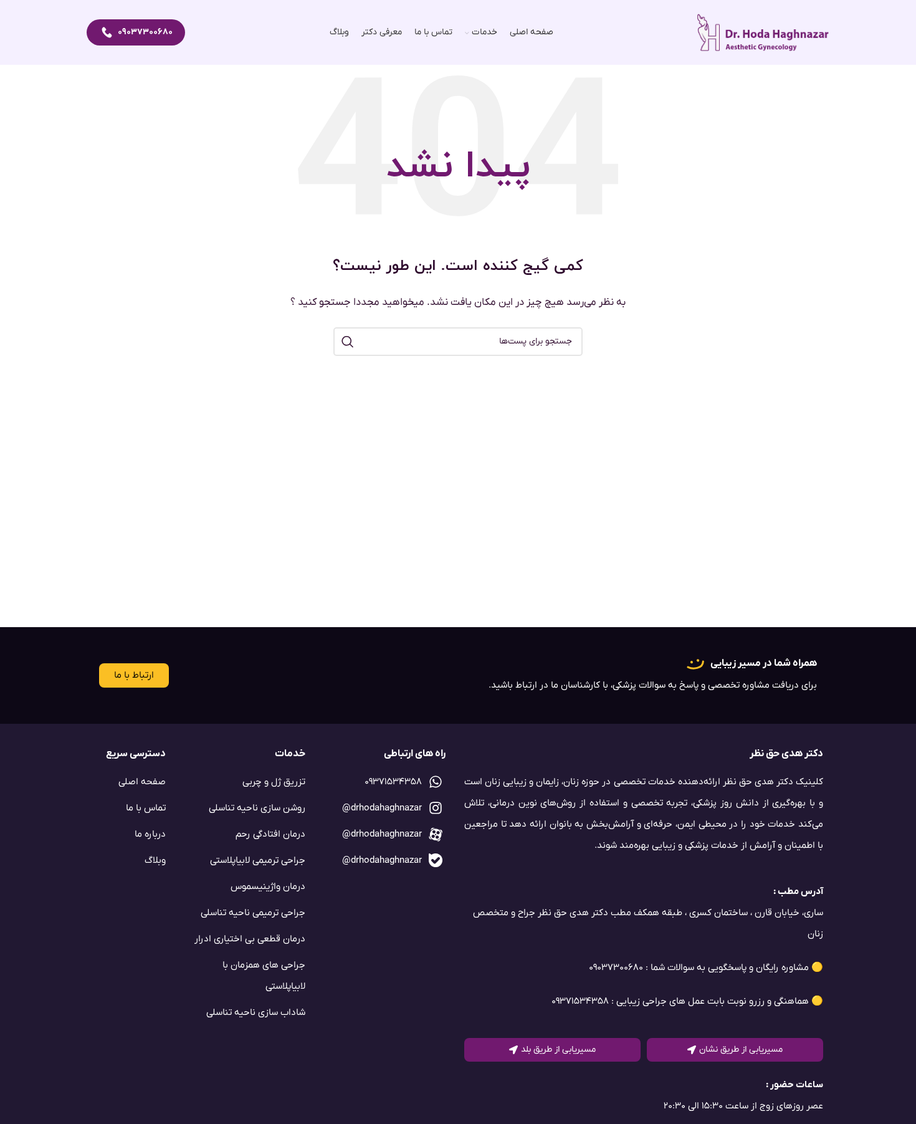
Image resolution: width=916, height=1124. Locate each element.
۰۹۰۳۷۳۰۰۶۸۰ (145, 32)
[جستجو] (347, 341)
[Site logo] (763, 32)
